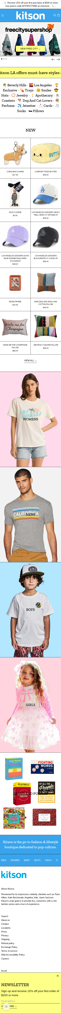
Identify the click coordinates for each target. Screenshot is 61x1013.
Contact (5, 924)
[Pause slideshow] (3, 24)
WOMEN (15, 860)
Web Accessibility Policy (13, 954)
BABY (27, 860)
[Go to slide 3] (6, 59)
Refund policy (7, 943)
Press (4, 931)
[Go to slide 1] (1, 59)
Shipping (5, 939)
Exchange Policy (9, 947)
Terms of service (9, 951)
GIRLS (48, 860)
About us (5, 920)
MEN (3, 860)
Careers (5, 958)
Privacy (5, 935)
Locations (6, 928)
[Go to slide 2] (4, 59)
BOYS (37, 860)
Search (4, 916)
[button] (54, 15)
